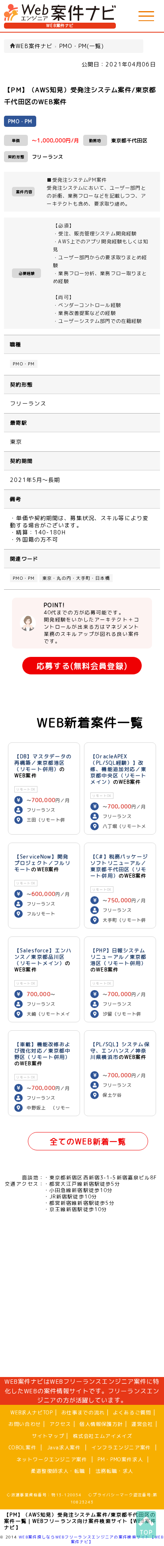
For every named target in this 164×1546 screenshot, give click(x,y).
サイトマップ (48, 1436)
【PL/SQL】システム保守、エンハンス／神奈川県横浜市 (120, 1050)
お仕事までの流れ (83, 1412)
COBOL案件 (22, 1447)
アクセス (60, 1424)
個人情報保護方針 (101, 1424)
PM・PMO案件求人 (120, 1459)
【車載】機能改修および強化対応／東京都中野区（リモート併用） (42, 1050)
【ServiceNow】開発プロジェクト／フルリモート (42, 862)
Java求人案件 (64, 1447)
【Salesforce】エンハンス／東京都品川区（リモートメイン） (43, 956)
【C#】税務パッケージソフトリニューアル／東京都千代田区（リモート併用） (119, 866)
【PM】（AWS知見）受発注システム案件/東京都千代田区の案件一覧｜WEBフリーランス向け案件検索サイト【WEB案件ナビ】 (80, 1520)
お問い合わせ (24, 1424)
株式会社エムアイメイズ (103, 1436)
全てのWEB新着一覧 (88, 1141)
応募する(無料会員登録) (82, 666)
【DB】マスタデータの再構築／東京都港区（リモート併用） (43, 762)
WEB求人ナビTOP (31, 1412)
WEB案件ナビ (60, 25)
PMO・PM (24, 364)
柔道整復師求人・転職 (58, 1471)
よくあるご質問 (132, 1412)
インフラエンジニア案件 (121, 1447)
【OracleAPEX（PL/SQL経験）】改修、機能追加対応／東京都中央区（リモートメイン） (118, 769)
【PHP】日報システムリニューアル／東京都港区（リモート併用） (118, 956)
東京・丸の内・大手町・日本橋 (76, 578)
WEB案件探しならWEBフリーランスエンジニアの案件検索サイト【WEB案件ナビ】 (91, 1539)
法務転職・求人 (114, 1471)
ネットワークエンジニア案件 (51, 1459)
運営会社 (142, 1424)
